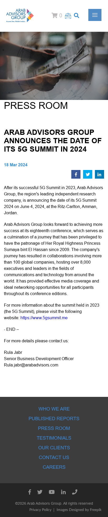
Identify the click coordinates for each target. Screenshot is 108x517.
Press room (54, 428)
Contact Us (54, 457)
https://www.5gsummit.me (44, 318)
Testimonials (54, 438)
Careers (54, 467)
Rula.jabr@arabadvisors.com (31, 365)
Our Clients (54, 447)
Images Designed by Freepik (79, 510)
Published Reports (54, 418)
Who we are (54, 409)
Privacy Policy (40, 510)
